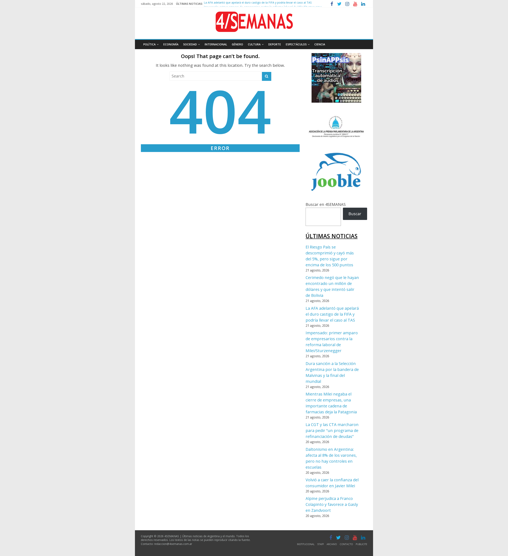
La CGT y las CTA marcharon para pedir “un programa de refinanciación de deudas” (332, 430)
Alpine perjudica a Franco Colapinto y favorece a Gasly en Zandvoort (332, 504)
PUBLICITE (361, 544)
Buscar (354, 213)
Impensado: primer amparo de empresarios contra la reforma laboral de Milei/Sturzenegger (262, 4)
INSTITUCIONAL (306, 544)
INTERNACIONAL (216, 44)
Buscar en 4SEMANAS (326, 204)
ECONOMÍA (170, 44)
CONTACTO (346, 544)
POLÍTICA (149, 44)
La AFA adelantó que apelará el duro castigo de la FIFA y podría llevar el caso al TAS (332, 314)
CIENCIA (319, 44)
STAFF (320, 544)
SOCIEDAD (190, 44)
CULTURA (254, 44)
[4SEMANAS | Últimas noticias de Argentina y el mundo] (254, 14)
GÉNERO (237, 44)
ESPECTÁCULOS (296, 44)
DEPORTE (274, 44)
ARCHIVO (332, 544)
